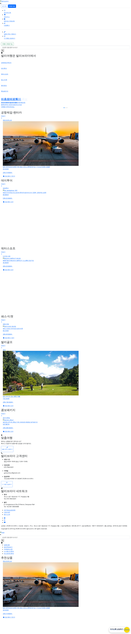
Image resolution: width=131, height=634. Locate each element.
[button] (65, 107)
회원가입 (12, 6)
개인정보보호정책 (9, 510)
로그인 (4, 6)
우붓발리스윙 (8, 549)
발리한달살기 (8, 547)
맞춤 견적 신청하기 (10, 34)
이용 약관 (7, 512)
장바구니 (7, 17)
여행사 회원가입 (7, 44)
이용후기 (7, 25)
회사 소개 (7, 514)
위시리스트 (7, 13)
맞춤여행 (7, 545)
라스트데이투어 (9, 553)
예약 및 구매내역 (9, 21)
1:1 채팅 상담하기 (9, 38)
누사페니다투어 (9, 551)
